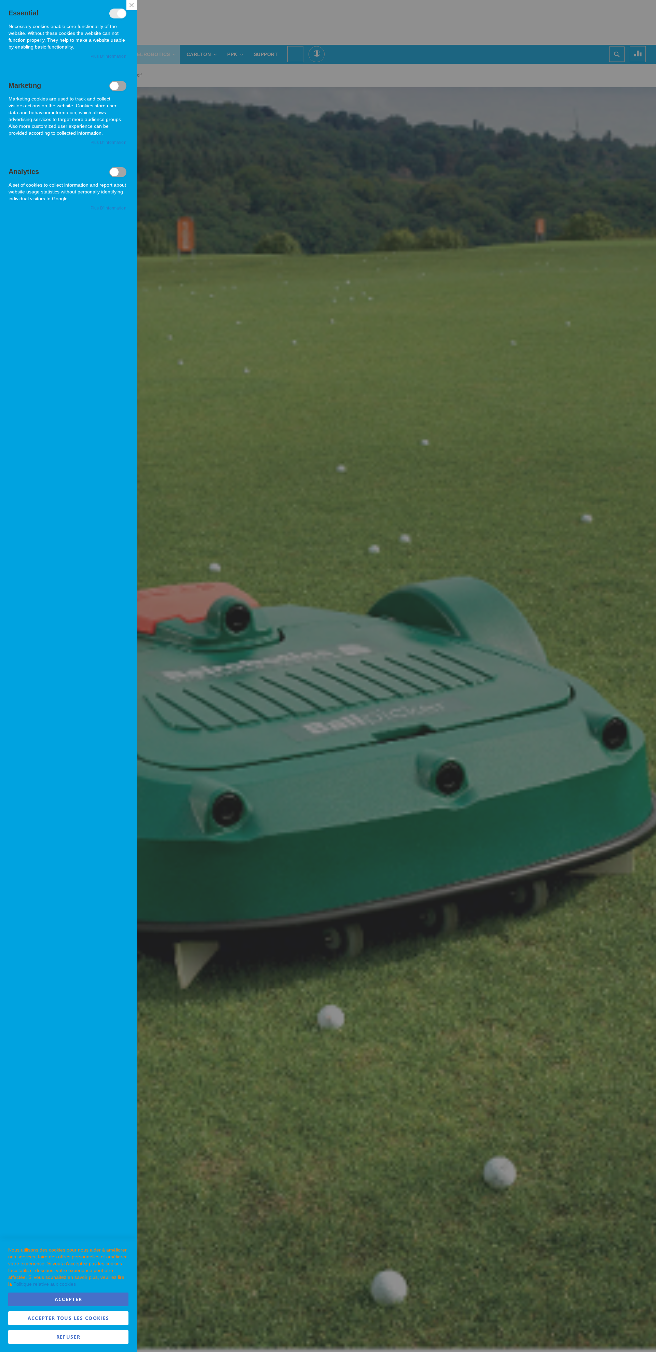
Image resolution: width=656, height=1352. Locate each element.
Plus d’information (108, 56)
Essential (117, 13)
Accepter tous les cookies (68, 1318)
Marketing (117, 86)
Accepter (68, 1299)
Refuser (68, 1337)
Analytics (117, 172)
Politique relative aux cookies (44, 1284)
